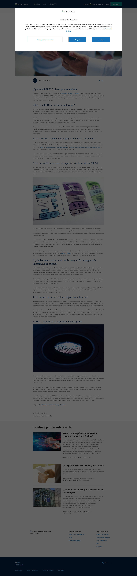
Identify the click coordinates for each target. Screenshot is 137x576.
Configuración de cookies (45, 40)
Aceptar (77, 40)
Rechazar (101, 40)
